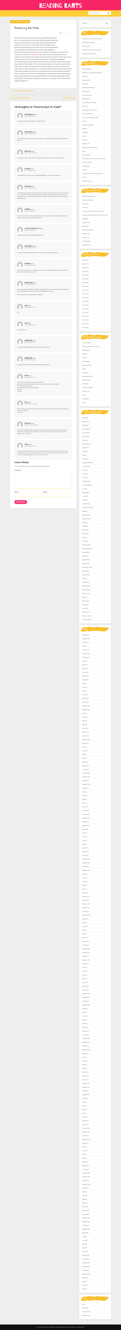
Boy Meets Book (30, 90)
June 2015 (84, 926)
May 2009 (84, 1199)
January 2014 (85, 990)
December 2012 (86, 1038)
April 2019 (84, 758)
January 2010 (85, 1169)
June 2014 (84, 971)
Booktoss (84, 357)
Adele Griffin (85, 417)
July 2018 (84, 792)
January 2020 (85, 735)
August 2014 (85, 963)
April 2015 (84, 934)
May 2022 (84, 664)
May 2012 (84, 1064)
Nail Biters (84, 128)
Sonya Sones (85, 604)
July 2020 (84, 713)
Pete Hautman (85, 552)
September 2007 (86, 1274)
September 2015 (86, 915)
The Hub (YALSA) (86, 241)
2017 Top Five (85, 316)
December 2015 (86, 904)
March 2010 (85, 1162)
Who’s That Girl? (86, 46)
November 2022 (86, 657)
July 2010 (84, 1147)
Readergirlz (85, 218)
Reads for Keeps (86, 380)
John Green (85, 477)
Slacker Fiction (85, 143)
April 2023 (84, 646)
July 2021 (84, 683)
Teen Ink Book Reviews (87, 230)
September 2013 (86, 1005)
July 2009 (84, 1191)
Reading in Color (86, 222)
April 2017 (84, 844)
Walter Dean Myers (87, 619)
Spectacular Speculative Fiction (90, 147)
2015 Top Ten (85, 308)
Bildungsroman (86, 350)
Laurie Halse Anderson (87, 507)
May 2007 (84, 1289)
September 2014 (86, 960)
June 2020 (84, 717)
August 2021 (85, 679)
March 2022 (85, 668)
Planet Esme (85, 372)
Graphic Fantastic (86, 99)
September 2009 (86, 1184)
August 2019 (85, 743)
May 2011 (84, 1109)
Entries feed (85, 1308)
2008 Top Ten (85, 282)
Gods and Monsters (87, 95)
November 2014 (86, 952)
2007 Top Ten (85, 279)
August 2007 (85, 1277)
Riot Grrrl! (84, 136)
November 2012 (86, 1042)
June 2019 (84, 750)
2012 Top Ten (85, 297)
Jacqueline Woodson (87, 462)
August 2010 (85, 1143)
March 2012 (85, 1072)
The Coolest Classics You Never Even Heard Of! (93, 158)
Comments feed (86, 1311)
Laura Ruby (85, 500)
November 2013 (86, 997)
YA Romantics (85, 398)
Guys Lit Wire (85, 203)
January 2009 (85, 1214)
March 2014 (85, 982)
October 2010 (85, 1135)
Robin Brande (85, 571)
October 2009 (85, 1180)
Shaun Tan (84, 597)
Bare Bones (85, 76)
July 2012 (84, 1057)
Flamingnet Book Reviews (88, 196)
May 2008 (84, 1244)
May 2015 (84, 930)
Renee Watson (85, 563)
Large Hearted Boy (86, 365)
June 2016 (84, 881)
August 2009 (85, 1188)
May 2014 (84, 975)
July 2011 (84, 1102)
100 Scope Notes (86, 342)
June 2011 (84, 1106)
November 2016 (86, 862)
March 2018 (85, 806)
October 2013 (85, 1001)
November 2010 (86, 1132)
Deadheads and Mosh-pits (88, 87)
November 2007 (86, 1266)
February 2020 (85, 732)
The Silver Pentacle (87, 162)
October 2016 (85, 866)
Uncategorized (85, 166)
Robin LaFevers (86, 574)
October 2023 (85, 642)
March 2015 (85, 937)
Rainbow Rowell (86, 559)
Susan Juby (85, 608)
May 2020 (84, 720)
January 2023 (85, 649)
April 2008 (84, 1247)
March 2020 (85, 728)
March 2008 (85, 1251)
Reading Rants (60, 5)
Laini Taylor (85, 496)
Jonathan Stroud (86, 481)
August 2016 (85, 874)
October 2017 (85, 821)
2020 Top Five (85, 327)
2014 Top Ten (85, 305)
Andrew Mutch (81, 1327)
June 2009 (84, 1195)
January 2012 (85, 1079)
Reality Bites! (85, 132)
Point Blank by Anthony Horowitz (21, 97)
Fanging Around (86, 91)
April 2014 (84, 978)
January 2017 (85, 855)
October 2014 (85, 956)
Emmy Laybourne (86, 444)
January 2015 (85, 945)
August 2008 (85, 1233)
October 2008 (85, 1225)
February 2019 (85, 765)
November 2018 (86, 777)
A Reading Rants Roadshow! (89, 53)
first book (35, 54)
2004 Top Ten (85, 267)
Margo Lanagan (86, 515)
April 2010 (84, 1158)
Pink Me (84, 369)
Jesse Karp (85, 470)
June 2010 (84, 1150)
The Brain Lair (85, 237)
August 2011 (85, 1098)
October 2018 (85, 780)
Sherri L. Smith (85, 601)
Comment (18, 470)
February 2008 (85, 1255)
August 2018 (85, 788)
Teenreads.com (86, 233)
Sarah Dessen (85, 582)
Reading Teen (85, 226)
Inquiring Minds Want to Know (89, 110)
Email (45, 492)
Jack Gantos (85, 459)
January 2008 (85, 1259)
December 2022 (86, 653)
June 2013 (84, 1016)
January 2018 (85, 810)
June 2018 (84, 795)
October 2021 (85, 676)
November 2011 (86, 1087)
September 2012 (86, 1049)
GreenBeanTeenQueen (87, 200)
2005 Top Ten (85, 271)
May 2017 (84, 840)
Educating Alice (86, 361)
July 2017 (84, 833)
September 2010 (86, 1139)
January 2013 (85, 1034)
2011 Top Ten (85, 293)
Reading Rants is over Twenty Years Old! (92, 38)
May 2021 (84, 691)
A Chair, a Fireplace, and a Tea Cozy (91, 346)
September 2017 (86, 825)
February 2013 (85, 1031)
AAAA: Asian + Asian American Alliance (92, 72)
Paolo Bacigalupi (86, 545)
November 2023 (86, 638)
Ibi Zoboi (84, 455)
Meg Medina (85, 526)
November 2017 (86, 818)
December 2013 (86, 993)
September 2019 (86, 739)
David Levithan (85, 436)
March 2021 (85, 694)
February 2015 (85, 941)
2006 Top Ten (85, 275)
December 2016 (86, 859)
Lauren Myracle (86, 503)
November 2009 (86, 1176)
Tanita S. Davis (85, 612)
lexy (26, 402)
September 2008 (86, 1229)
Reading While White (87, 376)
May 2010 (84, 1154)
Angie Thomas (85, 421)
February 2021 (85, 698)
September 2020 (86, 709)
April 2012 (84, 1068)
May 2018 (84, 799)
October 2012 (85, 1046)
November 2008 (86, 1221)
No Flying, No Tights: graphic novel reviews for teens (95, 215)
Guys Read (85, 207)
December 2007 (86, 1262)
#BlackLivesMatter (18, 90)
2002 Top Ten (85, 260)
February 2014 (85, 986)
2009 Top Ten (85, 286)
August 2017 (85, 829)
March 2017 (85, 848)
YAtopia (84, 402)
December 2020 (86, 706)
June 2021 (84, 687)
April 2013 (84, 1023)
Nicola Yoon (85, 541)
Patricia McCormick (87, 548)
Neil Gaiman (85, 533)
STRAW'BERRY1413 (32, 228)
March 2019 (85, 762)
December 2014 (86, 949)
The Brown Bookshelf (87, 387)
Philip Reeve (85, 556)
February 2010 (85, 1165)
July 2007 (84, 1281)
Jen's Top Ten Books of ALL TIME (90, 117)
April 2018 (84, 803)
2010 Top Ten (85, 290)
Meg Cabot (84, 522)
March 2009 (85, 1206)
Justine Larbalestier (87, 485)
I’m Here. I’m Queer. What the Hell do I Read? (93, 211)
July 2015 (84, 922)
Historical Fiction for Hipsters (89, 102)
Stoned (84, 151)
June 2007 (84, 1285)
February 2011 (85, 1120)
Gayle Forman (85, 447)
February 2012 (85, 1076)
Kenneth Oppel (85, 492)
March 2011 (85, 1117)
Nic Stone (84, 537)
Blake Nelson (85, 425)
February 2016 (85, 896)
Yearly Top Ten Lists (87, 181)
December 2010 (86, 1128)
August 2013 (85, 1008)
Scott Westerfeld (86, 589)
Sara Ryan (84, 578)
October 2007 (85, 1270)
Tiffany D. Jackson (86, 616)
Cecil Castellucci (86, 429)
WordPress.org (85, 1315)
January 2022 (85, 672)
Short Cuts (84, 140)
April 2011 (84, 1113)
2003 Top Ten (85, 264)
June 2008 (84, 1240)
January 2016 (85, 900)
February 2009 (85, 1210)
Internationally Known (87, 113)
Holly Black (85, 451)
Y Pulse (84, 395)
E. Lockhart (85, 440)
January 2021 (85, 702)
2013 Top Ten (85, 301)
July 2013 (84, 1012)
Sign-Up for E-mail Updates (88, 42)
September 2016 (86, 870)
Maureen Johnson (86, 518)
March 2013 (85, 1027)
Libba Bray (84, 511)
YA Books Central (86, 245)
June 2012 (84, 1061)
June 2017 (84, 836)
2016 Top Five (85, 312)
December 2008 (86, 1218)
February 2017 (85, 851)
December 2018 (86, 773)
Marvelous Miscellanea (88, 125)
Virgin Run (84, 170)
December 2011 (86, 1083)
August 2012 (85, 1053)
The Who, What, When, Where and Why (91, 50)
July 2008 (84, 1236)
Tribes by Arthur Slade (69, 97)
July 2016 (84, 877)
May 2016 (84, 885)
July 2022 (84, 661)
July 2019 (84, 747)
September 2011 (86, 1094)
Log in (83, 1304)
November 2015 (86, 907)
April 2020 (84, 724)
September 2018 (86, 784)
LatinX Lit (84, 121)
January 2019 (85, 769)
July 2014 (84, 967)
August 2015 (85, 919)
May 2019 (84, 754)
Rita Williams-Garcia (87, 567)
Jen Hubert (26, 21)
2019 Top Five (85, 323)
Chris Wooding (85, 432)
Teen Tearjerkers (86, 155)
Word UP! (84, 177)
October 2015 (85, 911)
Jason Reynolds (86, 466)
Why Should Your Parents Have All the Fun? (92, 173)
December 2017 (86, 814)
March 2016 (85, 892)
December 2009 (86, 1173)
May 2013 (84, 1019)
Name (16, 492)
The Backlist (85, 383)
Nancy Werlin (85, 530)
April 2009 (84, 1203)
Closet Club (85, 84)
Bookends (84, 354)
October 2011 (85, 1091)
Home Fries (85, 106)
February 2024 (85, 635)
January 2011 (85, 1124)
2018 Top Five (85, 320)
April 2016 (84, 889)
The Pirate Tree (86, 391)
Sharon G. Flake (86, 593)
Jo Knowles (85, 473)
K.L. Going (84, 488)
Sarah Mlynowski (86, 586)
